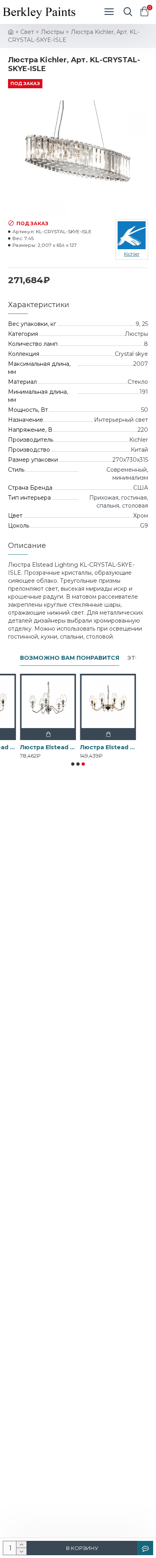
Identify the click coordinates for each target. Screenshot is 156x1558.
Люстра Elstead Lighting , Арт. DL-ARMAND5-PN (48, 747)
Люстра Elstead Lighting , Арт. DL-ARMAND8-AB (108, 747)
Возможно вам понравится (69, 658)
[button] (72, 764)
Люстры (52, 32)
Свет (27, 32)
